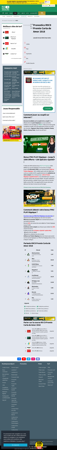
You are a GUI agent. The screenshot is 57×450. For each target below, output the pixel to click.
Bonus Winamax (15, 93)
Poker (11, 13)
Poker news (42, 370)
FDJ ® (19, 13)
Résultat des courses (51, 377)
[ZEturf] (12, 32)
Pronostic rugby (13, 385)
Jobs (3, 385)
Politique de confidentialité (6, 397)
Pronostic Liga (7, 79)
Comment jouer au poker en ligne (16, 95)
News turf (50, 385)
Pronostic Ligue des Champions (14, 400)
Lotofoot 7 (14, 370)
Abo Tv (23, 13)
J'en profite (48, 108)
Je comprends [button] (15, 445)
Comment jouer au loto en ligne (7, 95)
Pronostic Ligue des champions (7, 83)
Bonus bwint (7, 93)
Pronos (28, 68)
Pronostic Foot (10, 68)
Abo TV (13, 97)
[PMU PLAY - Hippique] (12, 38)
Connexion (52, 5)
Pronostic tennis (13, 380)
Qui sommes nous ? (5, 375)
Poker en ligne (42, 367)
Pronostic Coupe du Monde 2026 (8, 72)
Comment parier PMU (51, 382)
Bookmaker (14, 375)
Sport (6, 13)
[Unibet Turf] (12, 54)
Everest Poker (42, 384)
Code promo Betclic (14, 414)
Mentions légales (4, 392)
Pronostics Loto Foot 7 (15, 86)
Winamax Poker (41, 380)
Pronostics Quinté (6, 100)
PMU (49, 367)
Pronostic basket (13, 389)
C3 (26, 25)
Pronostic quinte (50, 373)
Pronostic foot (15, 377)
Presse (4, 383)
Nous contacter (4, 371)
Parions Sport (14, 367)
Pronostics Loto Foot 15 (7, 89)
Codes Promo (7, 97)
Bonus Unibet (15, 88)
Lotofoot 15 (14, 372)
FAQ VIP (4, 400)
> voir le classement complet (16, 58)
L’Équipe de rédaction (5, 379)
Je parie (52, 331)
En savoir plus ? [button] (20, 441)
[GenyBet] (12, 48)
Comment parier (14, 405)
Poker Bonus (42, 372)
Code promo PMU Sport (14, 418)
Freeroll (41, 377)
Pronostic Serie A (8, 76)
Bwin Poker (42, 386)
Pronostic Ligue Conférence (7, 86)
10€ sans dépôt (34, 13)
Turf (15, 13)
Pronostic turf (51, 370)
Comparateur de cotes (14, 409)
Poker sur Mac (42, 375)
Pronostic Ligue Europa (15, 83)
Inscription (46, 5)
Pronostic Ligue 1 (8, 75)
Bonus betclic (7, 91)
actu (27, 13)
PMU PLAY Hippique (45, 166)
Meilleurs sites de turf (12, 26)
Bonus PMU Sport (16, 91)
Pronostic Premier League (15, 77)
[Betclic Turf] (12, 43)
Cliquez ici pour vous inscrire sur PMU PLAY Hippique (37, 187)
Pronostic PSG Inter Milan (15, 72)
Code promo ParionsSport (14, 422)
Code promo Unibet (14, 426)
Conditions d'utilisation (5, 388)
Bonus (30, 68)
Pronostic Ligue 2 (16, 75)
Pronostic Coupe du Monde (13, 394)
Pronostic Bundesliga (14, 80)
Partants (25, 68)
